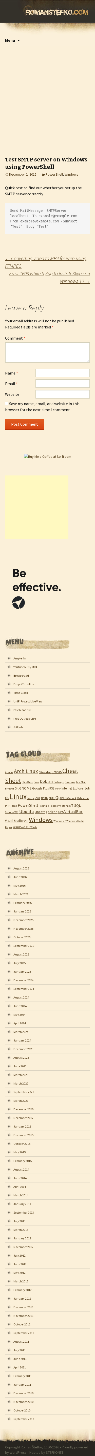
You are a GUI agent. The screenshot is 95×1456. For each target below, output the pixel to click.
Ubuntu (26, 811)
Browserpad (21, 675)
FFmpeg (9, 788)
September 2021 (23, 1092)
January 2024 (22, 1040)
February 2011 (22, 1376)
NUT (52, 798)
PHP (7, 805)
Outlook (72, 798)
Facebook (70, 782)
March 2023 (20, 1075)
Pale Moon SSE (22, 710)
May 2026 (19, 885)
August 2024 (21, 997)
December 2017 (23, 1118)
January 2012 (22, 1298)
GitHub (18, 727)
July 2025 (19, 963)
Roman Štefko (31, 1447)
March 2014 (20, 1195)
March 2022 (20, 1083)
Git (16, 788)
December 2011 (23, 1307)
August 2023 (21, 1057)
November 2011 (23, 1316)
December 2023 (23, 1049)
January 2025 (22, 971)
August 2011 (21, 1341)
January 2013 (22, 1238)
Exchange (58, 782)
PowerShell (54, 174)
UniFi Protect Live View (27, 701)
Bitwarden (45, 772)
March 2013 (20, 1230)
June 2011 (20, 1359)
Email (11, 383)
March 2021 (20, 1101)
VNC (26, 821)
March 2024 (20, 1032)
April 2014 (19, 1187)
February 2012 (22, 1290)
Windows (71, 174)
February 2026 (22, 903)
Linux (18, 796)
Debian (46, 781)
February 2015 (22, 1161)
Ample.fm (19, 658)
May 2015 (19, 1152)
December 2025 (23, 920)
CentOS (56, 772)
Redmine (44, 805)
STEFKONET (54, 1452)
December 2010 (23, 1393)
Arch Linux (26, 771)
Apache (9, 772)
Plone (14, 805)
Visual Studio (14, 821)
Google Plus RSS (43, 788)
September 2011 (23, 1333)
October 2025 (21, 937)
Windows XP (21, 827)
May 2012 (19, 1273)
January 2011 (22, 1384)
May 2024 (19, 1014)
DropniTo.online (23, 684)
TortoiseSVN (11, 812)
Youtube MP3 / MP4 (25, 667)
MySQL (36, 798)
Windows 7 (59, 821)
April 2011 (19, 1367)
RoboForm (55, 805)
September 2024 (23, 989)
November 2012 (23, 1247)
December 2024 (23, 980)
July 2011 (19, 1350)
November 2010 (23, 1402)
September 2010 (23, 1419)
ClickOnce (27, 782)
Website (12, 394)
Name (11, 373)
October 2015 (21, 1144)
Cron (36, 782)
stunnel (66, 805)
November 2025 (23, 928)
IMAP (58, 788)
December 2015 (23, 1135)
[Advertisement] (47, 96)
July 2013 (19, 1221)
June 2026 (20, 877)
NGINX (44, 798)
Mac (29, 798)
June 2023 (20, 1066)
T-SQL (76, 805)
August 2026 (21, 868)
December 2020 (23, 1109)
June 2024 (20, 1006)
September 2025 (23, 946)
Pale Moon (83, 798)
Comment (15, 338)
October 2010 (21, 1410)
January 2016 (22, 1126)
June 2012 (20, 1264)
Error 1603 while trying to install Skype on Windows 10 (49, 277)
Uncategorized (46, 811)
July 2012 (19, 1255)
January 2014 (22, 1204)
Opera (61, 797)
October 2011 (21, 1324)
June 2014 (20, 1178)
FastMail (81, 782)
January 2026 (22, 911)
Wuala (33, 827)
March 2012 (20, 1281)
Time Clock (20, 693)
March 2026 (20, 894)
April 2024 (19, 1023)
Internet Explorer (73, 788)
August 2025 (21, 954)
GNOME (25, 788)
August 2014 (21, 1169)
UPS (61, 812)
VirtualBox (73, 811)
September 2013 (23, 1212)
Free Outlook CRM (24, 718)
